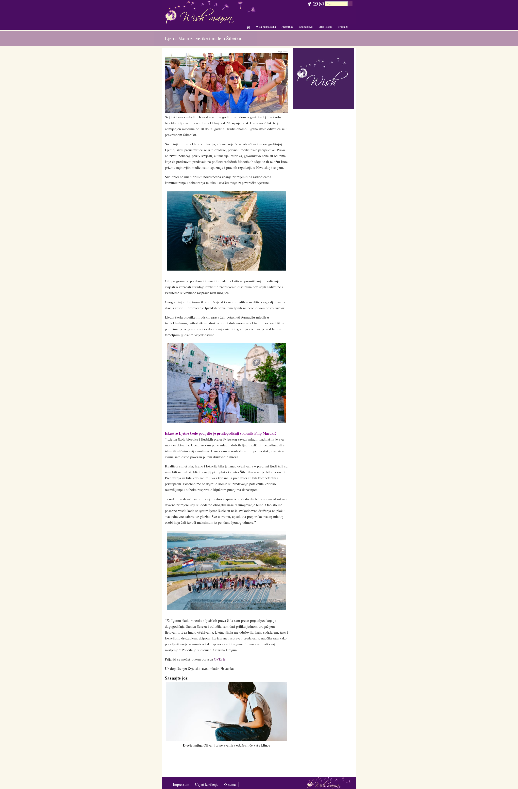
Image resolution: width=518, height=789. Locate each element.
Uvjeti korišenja (206, 784)
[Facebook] (309, 4)
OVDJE (219, 659)
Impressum (181, 784)
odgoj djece (283, 51)
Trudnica (343, 27)
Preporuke (287, 27)
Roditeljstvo (306, 27)
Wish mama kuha (266, 27)
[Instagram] (321, 4)
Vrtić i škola (325, 27)
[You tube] (315, 4)
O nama (230, 784)
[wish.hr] (323, 77)
